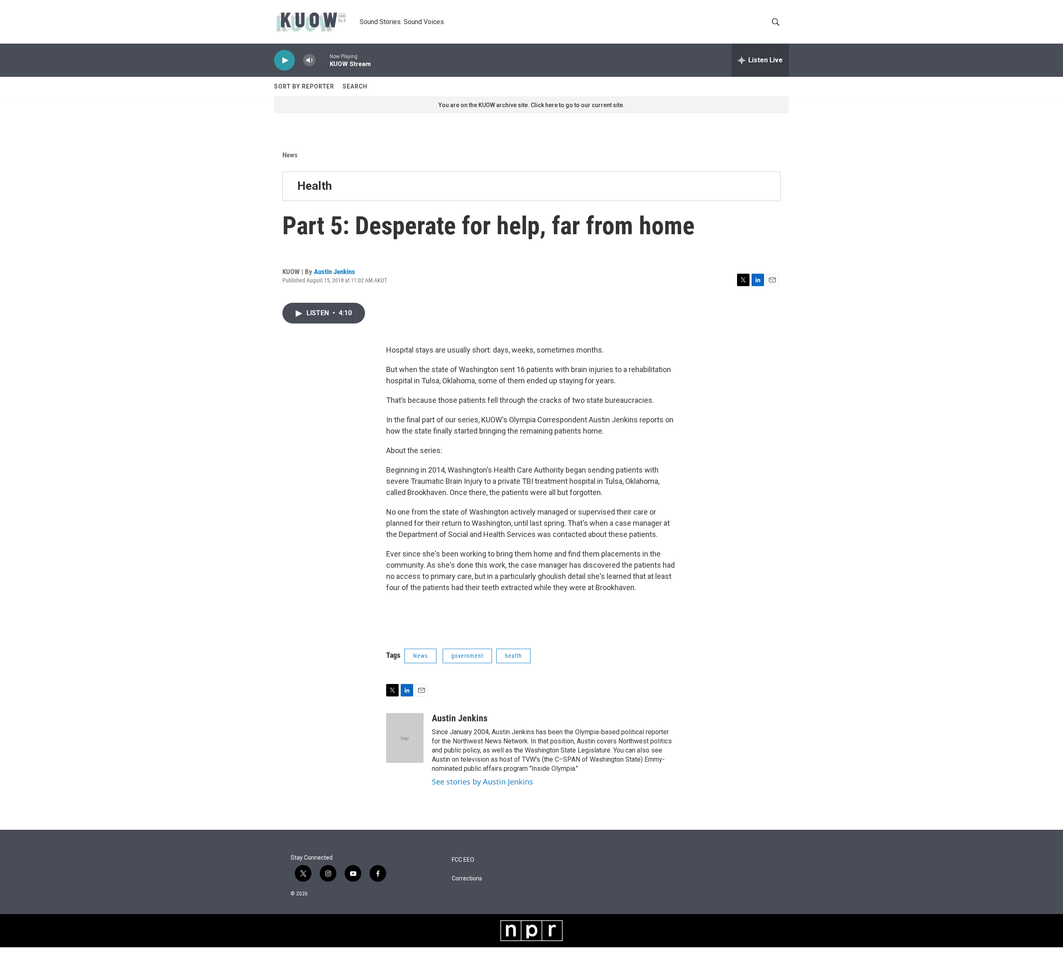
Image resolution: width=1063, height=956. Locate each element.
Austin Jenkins (334, 271)
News (290, 155)
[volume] (309, 60)
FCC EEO (463, 860)
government (467, 655)
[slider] (322, 60)
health (513, 655)
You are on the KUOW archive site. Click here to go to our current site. (531, 105)
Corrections (467, 878)
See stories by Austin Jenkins (482, 782)
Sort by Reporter (304, 86)
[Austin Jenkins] (405, 738)
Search (355, 86)
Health (314, 186)
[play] (284, 60)
